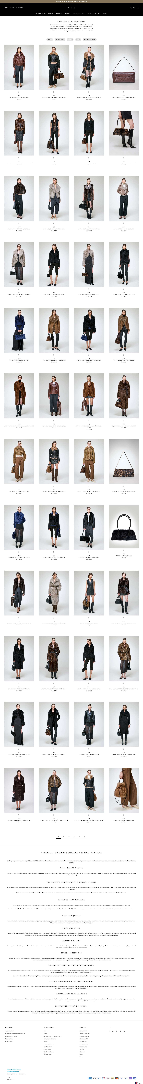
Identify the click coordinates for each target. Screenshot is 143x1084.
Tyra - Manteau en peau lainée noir (54, 754)
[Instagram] (109, 1031)
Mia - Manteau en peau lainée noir (19, 689)
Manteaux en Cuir (84, 1039)
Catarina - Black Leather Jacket (89, 754)
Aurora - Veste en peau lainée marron (19, 623)
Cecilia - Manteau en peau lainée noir (89, 360)
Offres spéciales (94, 13)
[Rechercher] (134, 7)
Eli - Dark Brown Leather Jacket (19, 97)
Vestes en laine (83, 1046)
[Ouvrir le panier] (138, 7)
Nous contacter (8, 1041)
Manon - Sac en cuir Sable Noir (124, 820)
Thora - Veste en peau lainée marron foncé (54, 820)
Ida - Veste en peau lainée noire (89, 557)
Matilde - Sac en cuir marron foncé (123, 97)
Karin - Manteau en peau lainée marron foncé (19, 426)
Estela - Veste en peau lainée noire (89, 689)
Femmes (58, 13)
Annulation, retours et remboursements (52, 1036)
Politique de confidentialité (50, 1039)
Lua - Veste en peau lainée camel (19, 491)
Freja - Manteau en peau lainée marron (123, 426)
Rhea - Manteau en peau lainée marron (123, 623)
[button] (49, 40)
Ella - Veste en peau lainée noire (19, 754)
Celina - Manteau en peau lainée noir (124, 754)
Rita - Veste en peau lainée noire (54, 294)
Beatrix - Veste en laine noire (89, 163)
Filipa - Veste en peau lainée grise (54, 229)
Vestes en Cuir (83, 1041)
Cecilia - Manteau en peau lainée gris (19, 294)
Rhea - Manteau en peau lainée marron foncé (123, 689)
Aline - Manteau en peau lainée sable (89, 97)
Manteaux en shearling (85, 1033)
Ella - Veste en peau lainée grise (89, 294)
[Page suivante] (84, 837)
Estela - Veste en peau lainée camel (89, 491)
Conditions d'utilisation (49, 1044)
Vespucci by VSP (78, 13)
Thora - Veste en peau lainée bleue (19, 557)
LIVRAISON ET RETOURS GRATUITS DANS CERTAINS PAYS (71, 1)
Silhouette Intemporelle (44, 13)
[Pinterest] (112, 1031)
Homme (67, 13)
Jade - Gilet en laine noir (54, 163)
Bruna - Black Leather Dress (89, 623)
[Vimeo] (120, 1031)
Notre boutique (8, 1039)
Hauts (81, 1057)
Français (19, 7)
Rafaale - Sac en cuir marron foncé (124, 491)
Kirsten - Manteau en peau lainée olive (54, 689)
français (21, 1074)
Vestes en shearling (84, 1036)
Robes (81, 1054)
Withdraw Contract (48, 1054)
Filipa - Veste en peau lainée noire (54, 557)
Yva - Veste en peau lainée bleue (19, 360)
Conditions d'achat (48, 1046)
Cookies (45, 1041)
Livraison (46, 1033)
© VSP (8, 1077)
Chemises (82, 1052)
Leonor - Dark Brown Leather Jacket (54, 97)
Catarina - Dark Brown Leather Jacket (54, 426)
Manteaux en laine (84, 1044)
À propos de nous (9, 1031)
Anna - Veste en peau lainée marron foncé (19, 163)
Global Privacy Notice (48, 1052)
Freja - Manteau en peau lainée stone (54, 623)
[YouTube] (116, 1031)
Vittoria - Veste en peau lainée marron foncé (89, 820)
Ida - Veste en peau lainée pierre (124, 229)
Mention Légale (47, 1049)
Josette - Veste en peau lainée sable (54, 491)
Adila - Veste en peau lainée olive (124, 360)
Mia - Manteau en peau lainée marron (19, 820)
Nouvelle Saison (83, 1031)
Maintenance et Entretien (11, 1036)
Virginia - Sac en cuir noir (124, 555)
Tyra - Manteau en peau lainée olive (54, 360)
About (105, 13)
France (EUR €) (8, 7)
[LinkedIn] (124, 1031)
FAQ (45, 1031)
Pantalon (82, 1049)
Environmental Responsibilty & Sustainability (15, 1033)
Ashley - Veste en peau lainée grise (19, 229)
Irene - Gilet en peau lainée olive (89, 229)
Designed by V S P (11, 1079)
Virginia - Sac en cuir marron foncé (124, 163)
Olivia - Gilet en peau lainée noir (124, 294)
